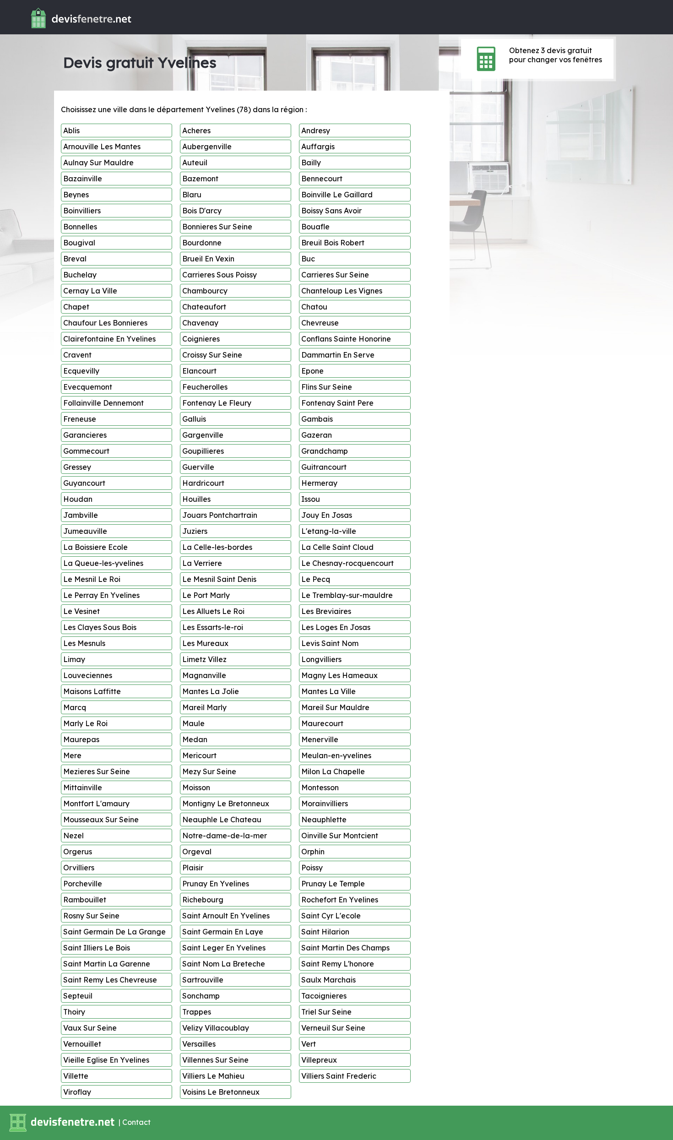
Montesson (320, 787)
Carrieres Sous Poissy (219, 274)
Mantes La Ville (328, 691)
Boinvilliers (82, 210)
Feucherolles (205, 386)
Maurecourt (322, 723)
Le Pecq (315, 579)
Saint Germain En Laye (222, 931)
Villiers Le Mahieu (213, 1075)
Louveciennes (87, 675)
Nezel (73, 835)
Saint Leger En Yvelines (224, 947)
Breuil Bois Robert (332, 242)
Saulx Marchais (328, 979)
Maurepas (81, 739)
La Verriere (202, 563)
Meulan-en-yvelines (336, 755)
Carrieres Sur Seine (335, 274)
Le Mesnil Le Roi (91, 579)
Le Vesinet (81, 611)
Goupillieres (203, 451)
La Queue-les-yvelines (103, 563)
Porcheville (82, 883)
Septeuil (77, 995)
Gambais (317, 418)
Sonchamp (201, 995)
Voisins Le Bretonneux (221, 1092)
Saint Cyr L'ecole (331, 915)
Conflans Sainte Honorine (346, 338)
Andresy (315, 130)
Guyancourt (84, 483)
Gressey (77, 467)
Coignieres (201, 338)
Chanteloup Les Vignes (341, 290)
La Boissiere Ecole (95, 547)
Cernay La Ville (90, 290)
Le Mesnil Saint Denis (219, 579)
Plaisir (192, 867)
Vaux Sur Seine (90, 1027)
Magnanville (204, 675)
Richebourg (202, 899)
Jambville (80, 515)
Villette (75, 1075)
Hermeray (319, 483)
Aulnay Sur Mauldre (98, 162)
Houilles (196, 499)
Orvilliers (78, 867)
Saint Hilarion (325, 931)
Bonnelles (80, 226)
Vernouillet (82, 1043)
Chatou (314, 306)
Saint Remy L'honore (337, 963)
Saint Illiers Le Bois (96, 947)
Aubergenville (207, 146)
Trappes (196, 1011)
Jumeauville (85, 531)
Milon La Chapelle (333, 771)
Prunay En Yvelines (215, 883)
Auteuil (194, 162)
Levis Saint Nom (329, 643)
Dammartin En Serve (337, 354)
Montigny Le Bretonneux (225, 803)
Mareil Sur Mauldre (335, 707)
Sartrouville (202, 979)
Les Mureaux (205, 643)
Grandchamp (324, 451)
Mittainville (82, 787)
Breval (75, 258)
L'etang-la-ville (328, 531)
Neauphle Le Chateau (221, 819)
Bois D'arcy (202, 210)
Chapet (76, 306)
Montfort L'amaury (96, 803)
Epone (312, 370)
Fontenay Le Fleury (216, 402)
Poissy (312, 867)
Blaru (191, 194)
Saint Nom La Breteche (223, 963)
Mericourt (199, 755)
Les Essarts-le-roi (212, 627)
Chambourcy (205, 290)
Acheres (196, 130)
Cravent (77, 354)
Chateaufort (204, 306)
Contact (136, 1122)
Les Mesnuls (84, 643)
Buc (308, 258)
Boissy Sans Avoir (331, 210)
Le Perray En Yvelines (101, 595)
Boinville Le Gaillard (337, 194)
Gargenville (202, 435)
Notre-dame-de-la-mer (224, 835)
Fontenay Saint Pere (337, 402)
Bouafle (315, 226)
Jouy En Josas (326, 515)
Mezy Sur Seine (209, 771)
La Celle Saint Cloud (337, 547)
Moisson (196, 787)
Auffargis (318, 146)
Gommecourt (86, 451)
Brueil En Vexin (208, 258)
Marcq (74, 707)
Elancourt (199, 370)
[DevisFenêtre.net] (67, 30)
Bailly (311, 162)
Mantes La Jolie (210, 691)
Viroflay (77, 1092)
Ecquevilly (81, 370)
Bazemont (200, 178)
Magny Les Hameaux (339, 675)
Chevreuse (320, 322)
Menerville (319, 739)
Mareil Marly (204, 707)
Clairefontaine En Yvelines (109, 338)
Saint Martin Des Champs (345, 947)
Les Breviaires (326, 611)
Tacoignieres (324, 995)
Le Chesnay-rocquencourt (347, 563)
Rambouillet (84, 899)
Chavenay (200, 322)
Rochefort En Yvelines (339, 899)
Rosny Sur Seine (91, 915)
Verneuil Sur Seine (333, 1027)
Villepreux (319, 1059)
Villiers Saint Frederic (338, 1075)
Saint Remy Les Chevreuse (110, 979)
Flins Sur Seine (326, 386)
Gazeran (316, 435)
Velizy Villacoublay (215, 1027)
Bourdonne (202, 242)
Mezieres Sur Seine (96, 771)
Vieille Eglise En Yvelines (106, 1059)
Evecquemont (87, 386)
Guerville (198, 467)
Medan (194, 739)
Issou (310, 499)
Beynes (76, 194)
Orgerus (77, 851)
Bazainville (82, 178)
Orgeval (197, 851)
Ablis (71, 130)
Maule (193, 723)
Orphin (313, 851)
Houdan (77, 499)
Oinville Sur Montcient (339, 835)
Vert (308, 1043)
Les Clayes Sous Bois (99, 627)
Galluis (194, 418)
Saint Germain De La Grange (114, 931)
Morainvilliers (324, 803)
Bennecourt (321, 178)
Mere (72, 755)
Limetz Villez (204, 659)
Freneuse (79, 418)
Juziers (194, 531)
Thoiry (74, 1011)
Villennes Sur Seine (215, 1059)
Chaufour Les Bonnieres (105, 322)
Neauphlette (324, 819)
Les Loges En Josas (335, 627)
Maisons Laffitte (92, 691)
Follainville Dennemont (103, 402)
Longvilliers (321, 659)
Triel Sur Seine (326, 1011)
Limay (74, 659)
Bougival (79, 242)
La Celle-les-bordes (217, 547)
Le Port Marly (206, 595)
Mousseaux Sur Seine (101, 819)
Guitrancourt (324, 467)
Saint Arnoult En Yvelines (226, 915)
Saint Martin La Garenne (106, 963)
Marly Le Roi (85, 723)
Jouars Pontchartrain (219, 515)
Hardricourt (203, 483)
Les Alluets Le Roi (213, 611)
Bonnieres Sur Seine (217, 226)
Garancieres (85, 435)
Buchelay (80, 274)
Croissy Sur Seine (212, 354)
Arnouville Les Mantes (102, 146)
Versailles (199, 1043)
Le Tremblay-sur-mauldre (347, 595)
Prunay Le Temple (333, 883)
